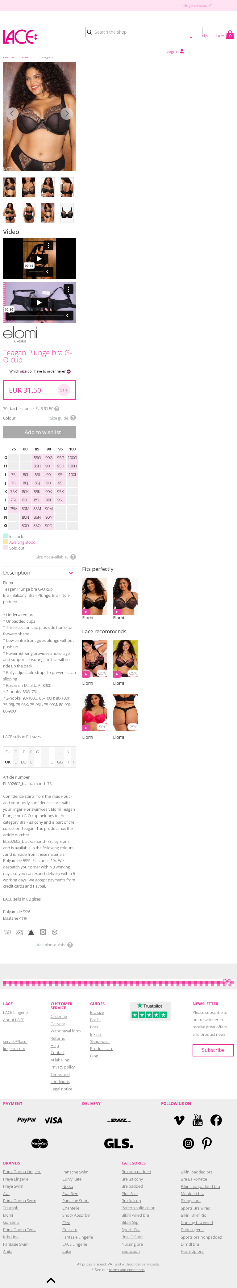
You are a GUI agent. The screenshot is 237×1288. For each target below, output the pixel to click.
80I (25, 474)
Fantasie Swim (15, 1244)
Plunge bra (191, 1200)
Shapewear (100, 1041)
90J (49, 483)
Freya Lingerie (15, 1179)
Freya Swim (13, 1186)
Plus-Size (130, 1193)
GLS (118, 1143)
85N (37, 517)
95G (60, 457)
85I (37, 474)
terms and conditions (127, 1269)
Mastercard (39, 1143)
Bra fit (95, 1019)
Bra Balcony (132, 1179)
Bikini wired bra (135, 1215)
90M (49, 508)
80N (25, 517)
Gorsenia (11, 1222)
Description (16, 572)
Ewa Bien (70, 1193)
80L (25, 500)
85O (37, 525)
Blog (94, 1056)
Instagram (188, 1143)
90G (48, 457)
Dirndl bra (190, 1244)
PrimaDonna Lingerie (22, 1171)
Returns (58, 1038)
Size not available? (52, 557)
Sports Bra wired (195, 1208)
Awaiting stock (22, 542)
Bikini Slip (130, 1222)
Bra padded (132, 1186)
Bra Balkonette (194, 1179)
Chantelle (70, 1208)
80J (25, 483)
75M (14, 508)
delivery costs (147, 1264)
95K (60, 491)
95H (60, 466)
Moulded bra (192, 1193)
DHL (118, 1120)
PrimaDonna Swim (19, 1200)
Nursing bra (132, 1244)
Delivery (58, 1024)
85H (37, 466)
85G (37, 457)
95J (60, 483)
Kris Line (11, 1237)
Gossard (69, 1229)
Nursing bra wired (197, 1222)
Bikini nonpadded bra (200, 1186)
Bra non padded (136, 1171)
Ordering (59, 1016)
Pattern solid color (138, 1208)
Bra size (97, 1012)
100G (72, 457)
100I (72, 474)
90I (49, 474)
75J (13, 483)
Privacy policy (63, 1067)
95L (60, 500)
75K (13, 491)
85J (37, 483)
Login (171, 51)
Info (56, 408)
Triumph (11, 1208)
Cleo (66, 1222)
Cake (66, 1251)
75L (13, 500)
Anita (7, 1251)
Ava (6, 1193)
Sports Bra (131, 1229)
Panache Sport (75, 1200)
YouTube (197, 1120)
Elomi (8, 1215)
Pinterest (207, 1143)
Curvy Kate (71, 1179)
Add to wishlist (43, 432)
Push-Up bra (192, 1251)
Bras (94, 1027)
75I (13, 474)
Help (203, 36)
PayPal (26, 1120)
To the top (51, 1280)
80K (25, 491)
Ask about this (51, 944)
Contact (57, 1052)
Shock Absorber (76, 1215)
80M (25, 508)
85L (37, 500)
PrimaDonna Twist (19, 1229)
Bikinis (96, 1034)
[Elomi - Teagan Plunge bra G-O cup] (39, 116)
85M (37, 508)
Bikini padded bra (197, 1172)
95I (60, 474)
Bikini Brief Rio (193, 1215)
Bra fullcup (131, 1200)
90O (48, 525)
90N (48, 517)
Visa (52, 1120)
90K (48, 491)
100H (72, 466)
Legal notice (61, 1089)
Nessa (67, 1186)
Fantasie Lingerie (77, 1237)
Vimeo (179, 1120)
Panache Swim (75, 1172)
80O (25, 525)
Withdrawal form (66, 1031)
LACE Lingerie (74, 1244)
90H (48, 466)
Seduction (131, 1251)
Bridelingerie (192, 1229)
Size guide (59, 418)
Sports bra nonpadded (201, 1237)
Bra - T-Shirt (132, 1237)
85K (37, 491)
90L (49, 500)
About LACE (13, 1019)
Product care (101, 1048)
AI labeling (60, 1060)
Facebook (216, 1120)
